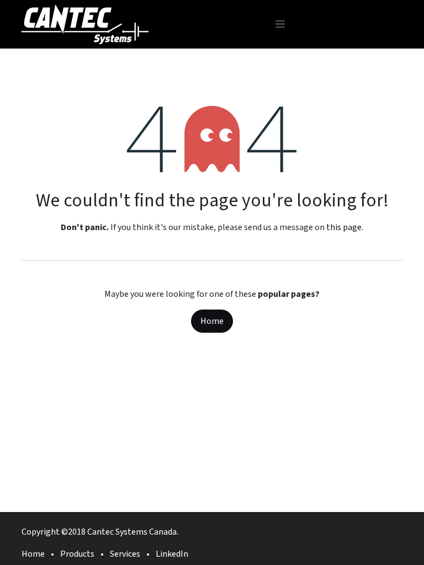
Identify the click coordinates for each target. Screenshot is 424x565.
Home (212, 321)
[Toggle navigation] (280, 24)
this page (344, 227)
